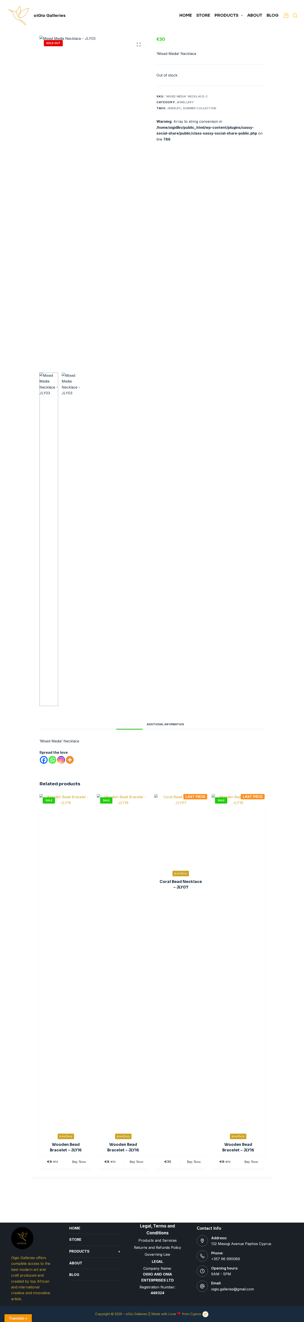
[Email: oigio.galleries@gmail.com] (202, 1286)
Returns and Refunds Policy (157, 1247)
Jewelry (174, 108)
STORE (203, 15)
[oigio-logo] (18, 15)
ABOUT (254, 15)
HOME (185, 15)
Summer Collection (199, 108)
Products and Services (157, 1240)
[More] (70, 760)
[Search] (295, 15)
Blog (272, 15)
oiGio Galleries (49, 15)
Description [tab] (129, 724)
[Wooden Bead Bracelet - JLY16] (65, 961)
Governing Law (157, 1254)
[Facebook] (44, 760)
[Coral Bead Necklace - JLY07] (180, 829)
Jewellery (185, 102)
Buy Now (79, 1161)
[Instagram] (61, 760)
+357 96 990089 (225, 1259)
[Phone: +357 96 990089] (202, 1256)
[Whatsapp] (52, 760)
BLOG (74, 1274)
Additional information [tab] (165, 724)
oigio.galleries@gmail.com (232, 1289)
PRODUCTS (226, 15)
